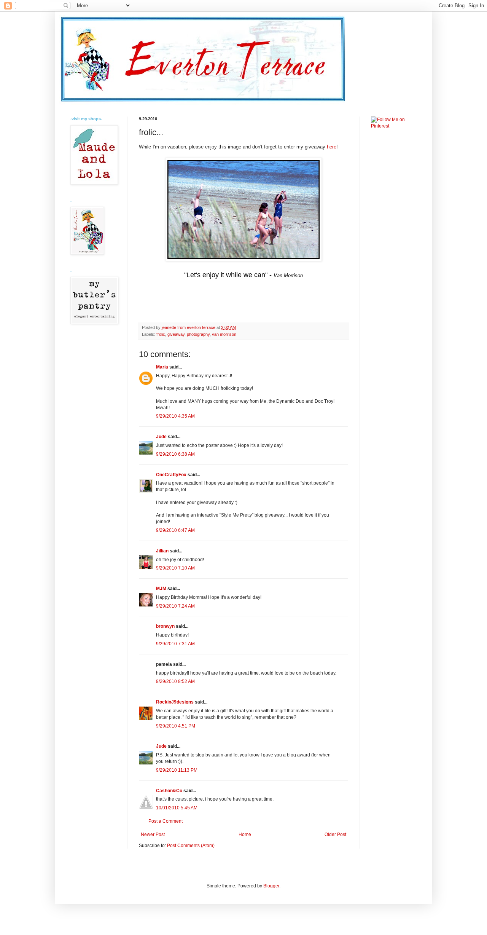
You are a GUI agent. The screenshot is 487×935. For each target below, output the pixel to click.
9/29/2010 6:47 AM (175, 530)
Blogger (271, 886)
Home (245, 834)
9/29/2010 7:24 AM (175, 606)
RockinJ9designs (175, 702)
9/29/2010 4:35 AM (175, 416)
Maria (162, 367)
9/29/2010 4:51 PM (175, 726)
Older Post (335, 834)
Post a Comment (165, 821)
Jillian (162, 551)
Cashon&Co (169, 790)
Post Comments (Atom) (191, 845)
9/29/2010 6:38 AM (175, 454)
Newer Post (153, 834)
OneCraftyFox (171, 474)
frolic (160, 334)
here (331, 147)
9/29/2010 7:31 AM (175, 643)
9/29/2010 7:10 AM (175, 568)
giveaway (176, 334)
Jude (161, 436)
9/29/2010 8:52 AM (175, 681)
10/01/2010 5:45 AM (176, 808)
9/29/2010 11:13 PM (176, 770)
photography (198, 334)
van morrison (224, 334)
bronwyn (165, 626)
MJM (161, 588)
